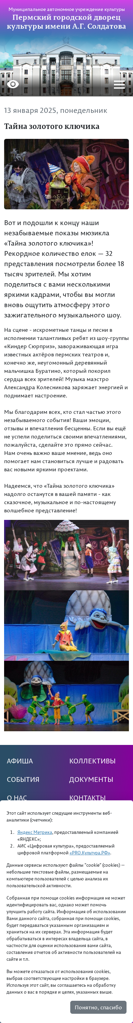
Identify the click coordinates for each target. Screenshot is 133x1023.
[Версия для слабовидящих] (13, 85)
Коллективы (92, 761)
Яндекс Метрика (34, 832)
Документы (91, 779)
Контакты (87, 798)
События (23, 779)
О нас (17, 798)
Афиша (20, 761)
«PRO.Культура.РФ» (90, 852)
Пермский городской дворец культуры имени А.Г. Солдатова (66, 21)
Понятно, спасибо (98, 1007)
